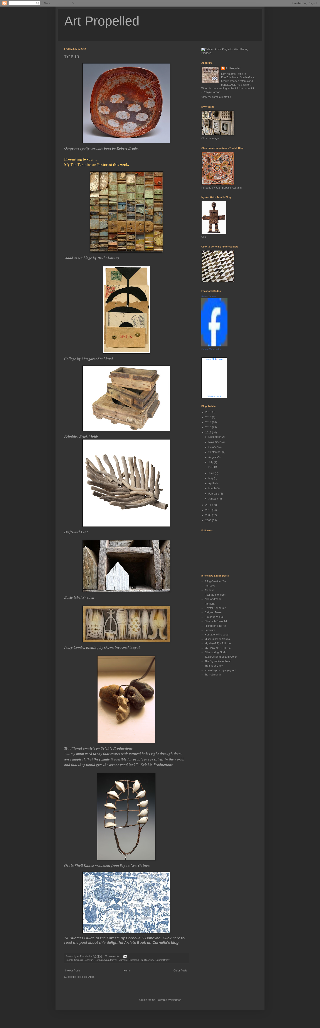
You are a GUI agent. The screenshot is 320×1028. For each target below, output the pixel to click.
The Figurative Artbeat (218, 661)
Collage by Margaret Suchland (88, 358)
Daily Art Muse (213, 612)
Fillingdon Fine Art (215, 625)
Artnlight (209, 603)
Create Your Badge (211, 349)
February (214, 493)
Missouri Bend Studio (217, 639)
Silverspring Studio (216, 652)
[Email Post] (124, 956)
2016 (208, 412)
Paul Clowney (147, 960)
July (211, 462)
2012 (208, 432)
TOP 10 (71, 56)
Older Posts (180, 970)
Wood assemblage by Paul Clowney (91, 258)
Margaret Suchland (129, 960)
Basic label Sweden (79, 597)
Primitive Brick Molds (81, 436)
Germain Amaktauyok (105, 960)
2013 (208, 427)
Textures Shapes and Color (221, 656)
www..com (214, 359)
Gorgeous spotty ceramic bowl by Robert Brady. (101, 148)
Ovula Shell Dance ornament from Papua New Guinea (107, 865)
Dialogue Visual (214, 616)
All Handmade (213, 599)
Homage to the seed (217, 634)
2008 (208, 520)
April (211, 483)
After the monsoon (215, 594)
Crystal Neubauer (215, 608)
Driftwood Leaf (76, 532)
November (214, 442)
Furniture (210, 630)
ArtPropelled (233, 68)
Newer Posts (72, 970)
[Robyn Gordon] (214, 345)
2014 (208, 422)
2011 (208, 504)
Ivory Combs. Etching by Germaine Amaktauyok (102, 647)
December (214, 436)
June (211, 473)
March (212, 488)
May (211, 478)
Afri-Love (210, 585)
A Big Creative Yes (215, 581)
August (212, 457)
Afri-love (209, 590)
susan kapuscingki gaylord (220, 670)
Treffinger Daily (214, 665)
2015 (208, 417)
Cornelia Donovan (83, 960)
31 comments (112, 956)
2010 (208, 510)
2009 (208, 515)
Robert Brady (162, 960)
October (213, 447)
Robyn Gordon (209, 296)
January (213, 498)
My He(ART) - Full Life (218, 643)
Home (127, 970)
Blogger (175, 999)
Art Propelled (101, 21)
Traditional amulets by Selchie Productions (98, 748)
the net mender (213, 674)
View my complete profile (216, 97)
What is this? (214, 396)
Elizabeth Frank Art (216, 621)
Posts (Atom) (87, 976)
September (215, 452)
